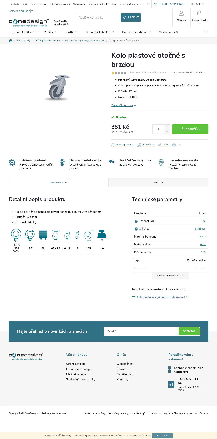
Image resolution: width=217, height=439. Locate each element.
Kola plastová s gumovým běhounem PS (162, 297)
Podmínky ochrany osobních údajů (127, 413)
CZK (198, 4)
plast (203, 244)
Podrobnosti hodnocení (154, 72)
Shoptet (178, 413)
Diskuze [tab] (158, 182)
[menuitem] (24, 32)
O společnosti (125, 364)
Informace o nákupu (60, 4)
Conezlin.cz (154, 413)
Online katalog (75, 364)
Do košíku (193, 129)
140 (203, 221)
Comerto (204, 413)
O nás (25, 4)
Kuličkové (200, 229)
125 (203, 252)
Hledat (133, 17)
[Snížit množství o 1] (167, 131)
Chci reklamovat (39, 4)
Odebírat (189, 331)
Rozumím (162, 435)
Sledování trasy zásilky (131, 4)
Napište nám (79, 4)
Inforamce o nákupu (79, 369)
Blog (114, 4)
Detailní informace (122, 105)
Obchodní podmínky (99, 4)
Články (121, 369)
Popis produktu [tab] (59, 182)
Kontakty (14, 4)
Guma (202, 236)
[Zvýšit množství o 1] (167, 127)
